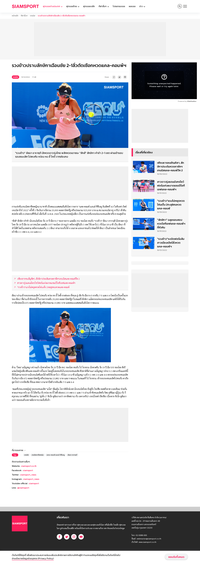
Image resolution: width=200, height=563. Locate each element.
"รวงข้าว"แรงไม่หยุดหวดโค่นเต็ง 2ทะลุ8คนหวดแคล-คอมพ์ (171, 204)
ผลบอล (132, 6)
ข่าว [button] (141, 6)
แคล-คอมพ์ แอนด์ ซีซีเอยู (56, 455)
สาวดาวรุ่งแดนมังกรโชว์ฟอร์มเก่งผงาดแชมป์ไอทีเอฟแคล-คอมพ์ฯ (171, 185)
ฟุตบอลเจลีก (89, 6)
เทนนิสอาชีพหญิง (38, 455)
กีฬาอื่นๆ (24, 15)
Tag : (15, 455)
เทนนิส (32, 15)
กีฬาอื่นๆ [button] (103, 6)
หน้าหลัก (15, 15)
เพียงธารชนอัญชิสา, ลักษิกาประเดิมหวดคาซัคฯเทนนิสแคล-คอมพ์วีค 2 (170, 166)
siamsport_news (28, 474)
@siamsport (23, 487)
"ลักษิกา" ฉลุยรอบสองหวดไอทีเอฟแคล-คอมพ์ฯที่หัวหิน (171, 223)
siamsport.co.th (28, 466)
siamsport (28, 470)
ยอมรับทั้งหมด (176, 557)
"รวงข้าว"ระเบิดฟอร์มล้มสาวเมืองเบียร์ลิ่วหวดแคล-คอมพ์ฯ (170, 242)
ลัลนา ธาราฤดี (72, 455)
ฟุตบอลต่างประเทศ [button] (52, 6)
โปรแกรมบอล (119, 6)
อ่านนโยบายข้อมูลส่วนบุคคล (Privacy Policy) (33, 558)
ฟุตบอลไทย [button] (71, 6)
